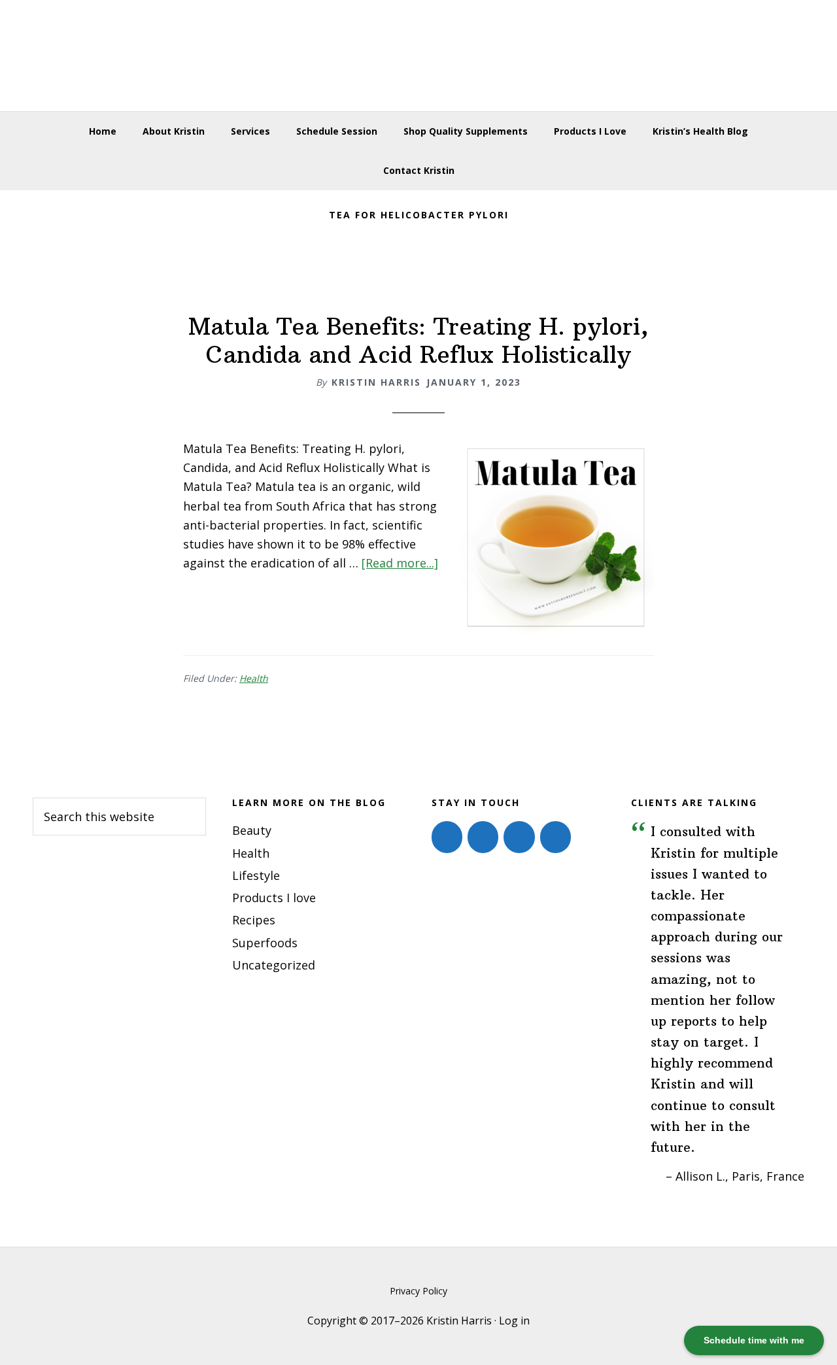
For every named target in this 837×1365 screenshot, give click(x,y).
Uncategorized (273, 965)
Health (253, 678)
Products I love (274, 897)
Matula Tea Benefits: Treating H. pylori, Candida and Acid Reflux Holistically (418, 340)
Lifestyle (256, 875)
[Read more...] (400, 563)
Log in (514, 1320)
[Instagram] (483, 836)
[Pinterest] (519, 836)
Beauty (251, 830)
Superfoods (265, 943)
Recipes (253, 920)
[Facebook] (447, 836)
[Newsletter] (555, 836)
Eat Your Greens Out (418, 55)
